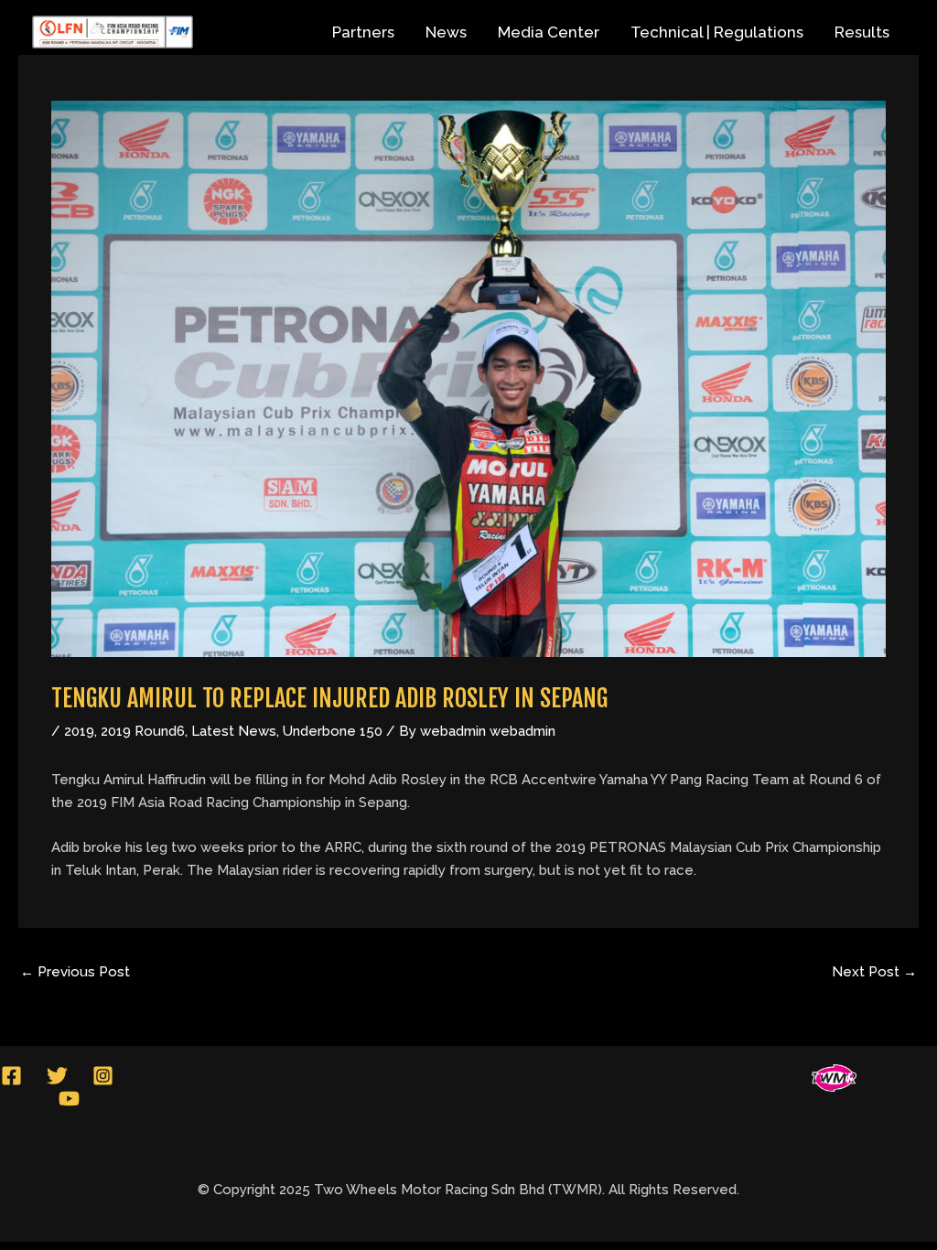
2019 (79, 731)
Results (862, 32)
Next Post (874, 972)
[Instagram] (102, 1075)
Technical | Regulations (716, 32)
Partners (363, 32)
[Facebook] (11, 1075)
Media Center (548, 32)
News (446, 32)
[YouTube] (69, 1098)
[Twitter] (57, 1075)
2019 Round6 (143, 731)
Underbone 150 (332, 731)
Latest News (233, 731)
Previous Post (75, 972)
